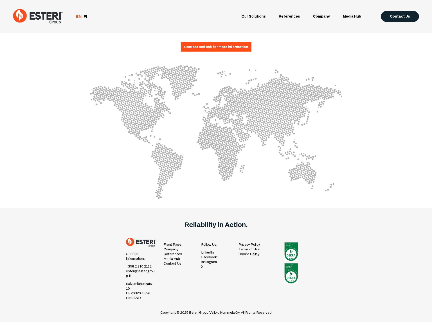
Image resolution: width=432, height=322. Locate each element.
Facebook (209, 257)
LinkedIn (207, 252)
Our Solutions (253, 16)
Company (321, 16)
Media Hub (352, 16)
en (79, 16)
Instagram (209, 262)
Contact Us (400, 16)
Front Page (172, 244)
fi (85, 16)
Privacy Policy (249, 244)
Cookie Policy (248, 254)
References (289, 16)
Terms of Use (249, 249)
